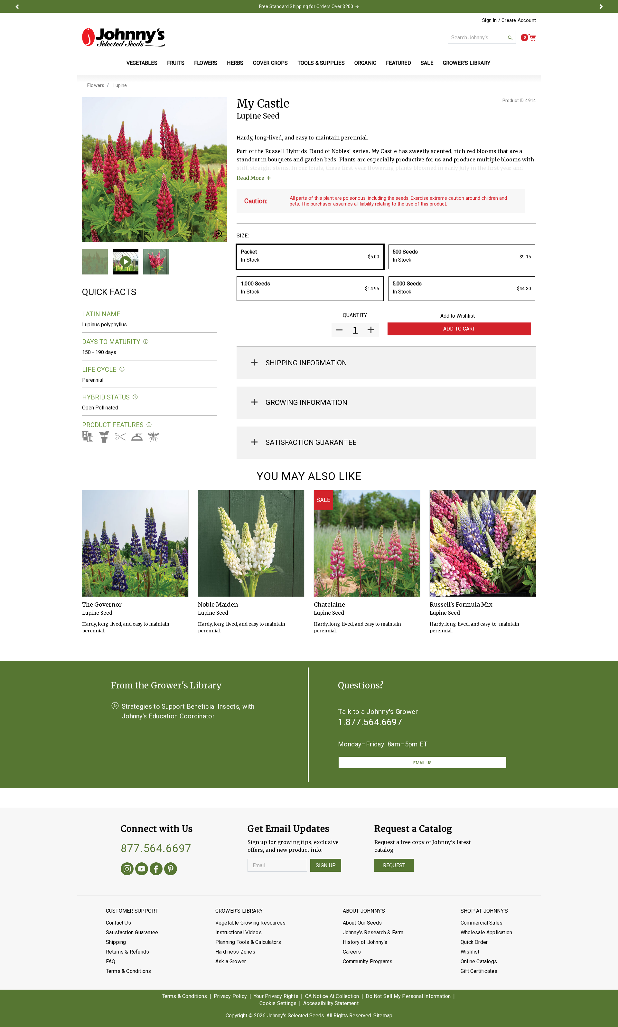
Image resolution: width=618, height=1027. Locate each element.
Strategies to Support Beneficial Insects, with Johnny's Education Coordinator (188, 711)
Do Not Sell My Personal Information (408, 996)
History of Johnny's (365, 942)
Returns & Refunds (127, 952)
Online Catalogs (479, 961)
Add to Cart (459, 329)
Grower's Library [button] (467, 63)
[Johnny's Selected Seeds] (123, 37)
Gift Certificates (479, 971)
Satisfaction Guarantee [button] (311, 442)
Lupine (120, 85)
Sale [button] (427, 63)
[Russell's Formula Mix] (483, 543)
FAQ (111, 961)
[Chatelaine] (367, 543)
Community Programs (368, 961)
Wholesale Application (486, 932)
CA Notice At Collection (332, 996)
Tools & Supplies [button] (321, 63)
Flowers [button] (205, 63)
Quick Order (474, 942)
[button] (17, 6)
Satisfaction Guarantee (132, 932)
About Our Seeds (362, 923)
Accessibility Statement (331, 1003)
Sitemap (382, 1016)
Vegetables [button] (141, 63)
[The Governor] (135, 543)
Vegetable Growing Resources (250, 923)
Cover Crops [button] (270, 63)
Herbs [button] (235, 63)
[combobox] (482, 37)
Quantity (355, 315)
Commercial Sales (481, 923)
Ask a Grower (230, 961)
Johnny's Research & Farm (373, 932)
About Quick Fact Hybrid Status (135, 397)
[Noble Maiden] (251, 543)
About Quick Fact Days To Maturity (146, 341)
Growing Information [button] (306, 402)
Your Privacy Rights (276, 996)
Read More (250, 178)
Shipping (116, 942)
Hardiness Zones (235, 952)
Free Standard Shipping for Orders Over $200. (306, 6)
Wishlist (470, 952)
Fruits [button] (175, 63)
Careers (352, 952)
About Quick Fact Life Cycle (122, 369)
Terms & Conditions (128, 971)
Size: (243, 236)
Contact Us (118, 923)
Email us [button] (422, 762)
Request (394, 865)
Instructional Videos (238, 932)
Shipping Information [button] (306, 363)
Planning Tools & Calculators (248, 942)
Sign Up (326, 865)
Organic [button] (365, 63)
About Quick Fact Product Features (149, 424)
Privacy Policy (230, 996)
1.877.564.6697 (370, 722)
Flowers (95, 85)
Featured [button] (398, 63)
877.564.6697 (156, 848)
